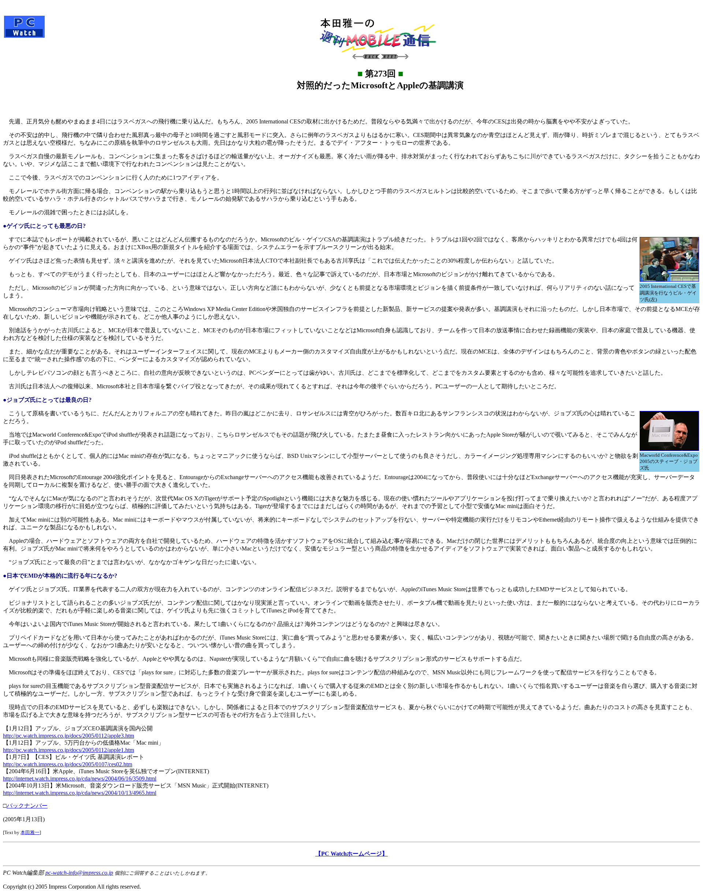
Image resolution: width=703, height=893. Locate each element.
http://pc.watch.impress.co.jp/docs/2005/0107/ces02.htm (67, 764)
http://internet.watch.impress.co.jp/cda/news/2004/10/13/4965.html (79, 793)
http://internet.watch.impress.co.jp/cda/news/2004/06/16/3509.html (79, 778)
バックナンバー (27, 806)
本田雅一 (30, 832)
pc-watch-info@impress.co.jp (79, 873)
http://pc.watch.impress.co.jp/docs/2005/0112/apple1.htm (68, 750)
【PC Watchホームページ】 (351, 854)
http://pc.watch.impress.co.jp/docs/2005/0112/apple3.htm (68, 736)
